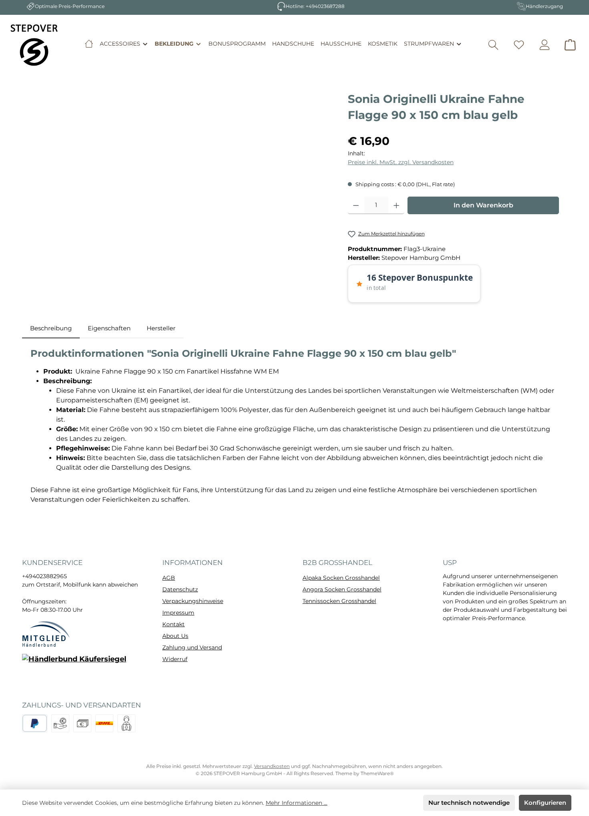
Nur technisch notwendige (469, 802)
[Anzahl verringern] (356, 205)
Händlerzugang (544, 6)
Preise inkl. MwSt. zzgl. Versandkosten (401, 162)
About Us (175, 635)
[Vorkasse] (60, 723)
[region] (181, 177)
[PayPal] (34, 723)
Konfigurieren (545, 802)
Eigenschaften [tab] (109, 328)
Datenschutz (180, 589)
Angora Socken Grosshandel (342, 589)
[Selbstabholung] (126, 723)
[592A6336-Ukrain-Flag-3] (181, 177)
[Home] (89, 44)
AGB (168, 577)
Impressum (178, 612)
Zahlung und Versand (192, 647)
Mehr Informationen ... (296, 802)
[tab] (51, 328)
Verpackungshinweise (192, 601)
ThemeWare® (377, 773)
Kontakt (173, 624)
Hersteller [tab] (161, 328)
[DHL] (104, 723)
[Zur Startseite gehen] (34, 45)
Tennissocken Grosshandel (339, 601)
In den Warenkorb (483, 205)
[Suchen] (493, 45)
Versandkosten (272, 766)
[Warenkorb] (570, 45)
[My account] (544, 45)
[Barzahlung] (82, 723)
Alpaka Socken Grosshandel (341, 577)
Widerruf (175, 659)
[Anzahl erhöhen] (396, 205)
